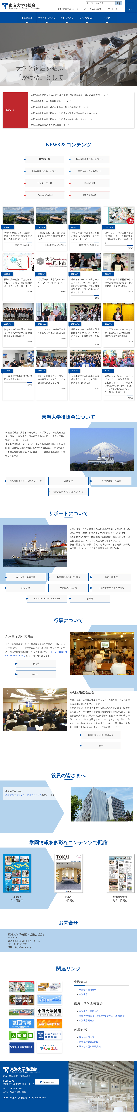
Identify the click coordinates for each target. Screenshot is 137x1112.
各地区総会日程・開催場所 (101, 735)
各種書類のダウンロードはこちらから (23, 795)
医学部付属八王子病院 (90, 1046)
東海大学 (83, 994)
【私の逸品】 (89, 183)
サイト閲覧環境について (68, 9)
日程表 (36, 663)
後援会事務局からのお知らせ (45, 171)
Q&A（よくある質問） (93, 9)
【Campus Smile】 (44, 195)
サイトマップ (113, 9)
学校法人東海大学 (87, 990)
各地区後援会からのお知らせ (90, 159)
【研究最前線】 (89, 195)
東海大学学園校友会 (88, 1011)
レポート (36, 674)
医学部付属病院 (86, 1037)
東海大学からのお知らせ (89, 171)
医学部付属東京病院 (88, 1042)
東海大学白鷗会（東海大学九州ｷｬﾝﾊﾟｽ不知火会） (102, 1016)
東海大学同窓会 (86, 1020)
